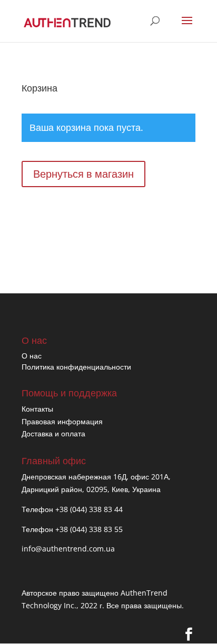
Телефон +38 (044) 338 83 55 (72, 529)
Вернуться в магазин (83, 174)
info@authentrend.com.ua (68, 549)
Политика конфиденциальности (76, 367)
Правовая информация (62, 421)
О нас (32, 356)
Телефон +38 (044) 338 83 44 (72, 509)
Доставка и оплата (53, 433)
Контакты (37, 409)
